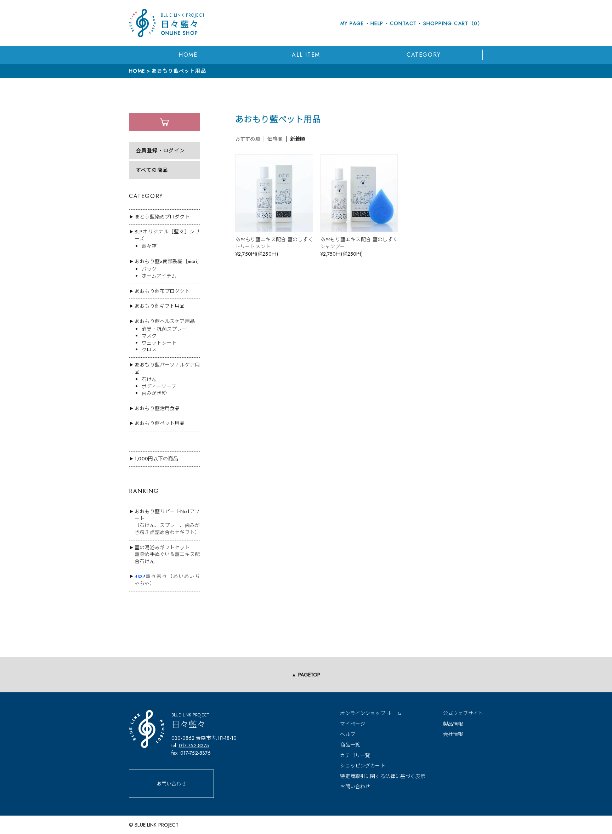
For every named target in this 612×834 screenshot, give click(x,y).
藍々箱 (149, 246)
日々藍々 (183, 24)
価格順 (274, 138)
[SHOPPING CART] (164, 122)
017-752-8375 (194, 745)
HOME (187, 55)
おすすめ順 (247, 138)
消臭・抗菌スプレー (164, 329)
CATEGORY (424, 55)
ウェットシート (159, 342)
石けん (149, 379)
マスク (149, 335)
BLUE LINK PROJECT (156, 824)
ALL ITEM (306, 55)
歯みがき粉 (154, 393)
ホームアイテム (159, 275)
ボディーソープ (159, 386)
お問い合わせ (172, 783)
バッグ (149, 269)
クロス (149, 349)
